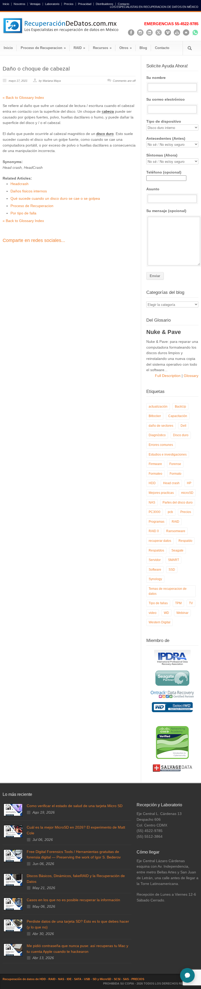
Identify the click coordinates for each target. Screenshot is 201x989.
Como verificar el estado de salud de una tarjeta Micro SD (74, 806)
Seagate (177, 550)
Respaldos (156, 550)
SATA (77, 979)
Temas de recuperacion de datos (168, 591)
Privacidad (84, 4)
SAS (126, 979)
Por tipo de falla (23, 213)
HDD (152, 483)
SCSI (117, 979)
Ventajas (35, 4)
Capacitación (177, 416)
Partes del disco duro (178, 502)
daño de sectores (161, 426)
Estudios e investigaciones (168, 454)
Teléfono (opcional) (163, 172)
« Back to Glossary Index (23, 97)
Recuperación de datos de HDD (24, 979)
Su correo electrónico (165, 99)
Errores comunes (161, 445)
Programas (156, 521)
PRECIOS (137, 979)
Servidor (155, 560)
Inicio (6, 4)
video (153, 613)
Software (155, 569)
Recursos (102, 48)
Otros (125, 48)
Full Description (168, 376)
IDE (69, 979)
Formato (175, 473)
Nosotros (19, 4)
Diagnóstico (157, 435)
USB (87, 979)
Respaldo (185, 541)
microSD (187, 493)
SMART (173, 560)
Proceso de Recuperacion (43, 48)
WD (166, 613)
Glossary (190, 376)
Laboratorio (52, 4)
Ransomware (175, 531)
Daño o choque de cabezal (36, 69)
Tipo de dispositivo (163, 121)
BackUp (180, 406)
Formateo (155, 473)
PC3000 (154, 512)
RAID (79, 48)
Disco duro (180, 435)
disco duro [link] (105, 134)
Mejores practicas (161, 493)
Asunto (152, 189)
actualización (158, 406)
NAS (152, 502)
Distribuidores (104, 4)
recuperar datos (160, 541)
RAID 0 (154, 531)
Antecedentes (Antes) (165, 138)
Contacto (123, 4)
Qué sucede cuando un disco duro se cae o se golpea (55, 198)
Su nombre (156, 77)
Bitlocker (155, 416)
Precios (69, 4)
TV (191, 603)
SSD (172, 569)
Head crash (171, 483)
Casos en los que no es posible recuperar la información (73, 900)
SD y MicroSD (102, 979)
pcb (170, 512)
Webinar (182, 613)
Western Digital (159, 622)
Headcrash (19, 184)
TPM (178, 603)
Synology (155, 579)
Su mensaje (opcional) (166, 211)
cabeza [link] (108, 111)
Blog (143, 48)
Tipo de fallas (158, 603)
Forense (175, 464)
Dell (183, 426)
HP (189, 483)
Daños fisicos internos (28, 191)
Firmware (155, 464)
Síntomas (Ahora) (161, 155)
